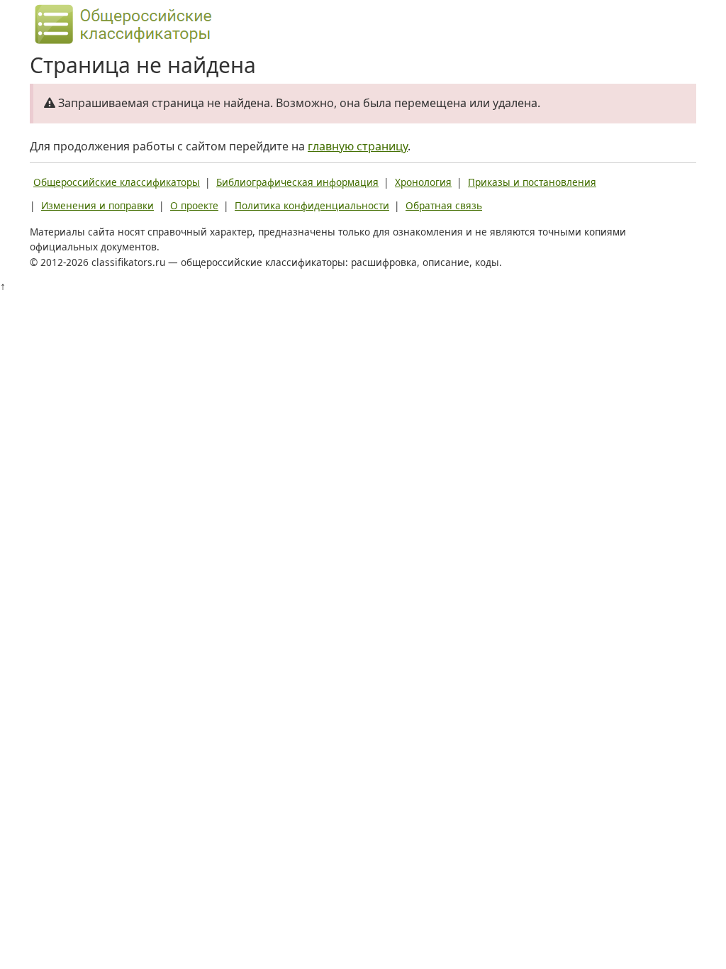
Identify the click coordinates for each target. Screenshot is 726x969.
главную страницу (358, 146)
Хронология (423, 182)
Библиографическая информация (297, 182)
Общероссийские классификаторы (116, 182)
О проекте (194, 205)
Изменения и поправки (97, 205)
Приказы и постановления (532, 182)
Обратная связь (444, 205)
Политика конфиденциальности (312, 205)
